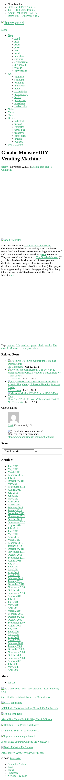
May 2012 (13, 534)
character (19, 126)
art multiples (20, 91)
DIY (18, 345)
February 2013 (15, 507)
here (13, 275)
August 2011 (14, 560)
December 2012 (16, 513)
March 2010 (14, 610)
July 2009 (13, 628)
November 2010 (16, 587)
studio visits (20, 106)
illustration (19, 85)
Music (11, 112)
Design (11, 118)
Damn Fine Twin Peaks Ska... (23, 15)
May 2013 (13, 498)
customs (18, 59)
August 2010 (14, 596)
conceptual (20, 135)
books (17, 97)
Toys (10, 35)
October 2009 (15, 619)
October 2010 (15, 590)
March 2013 (14, 504)
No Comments (15, 366)
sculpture (19, 79)
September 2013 (16, 486)
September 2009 (16, 622)
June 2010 (13, 602)
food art (25, 345)
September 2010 (16, 593)
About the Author (17, 764)
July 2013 (13, 492)
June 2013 (13, 495)
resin (16, 41)
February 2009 (15, 643)
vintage (18, 67)
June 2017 (13, 466)
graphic (18, 138)
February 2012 (15, 542)
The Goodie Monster (47, 257)
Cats (10, 115)
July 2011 (13, 563)
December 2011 (16, 548)
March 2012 (14, 540)
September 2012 (16, 522)
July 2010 (13, 599)
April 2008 (13, 669)
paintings (19, 82)
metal (17, 53)
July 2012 (13, 528)
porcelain (19, 56)
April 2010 (13, 607)
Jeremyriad (15, 758)
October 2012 (15, 519)
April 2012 (13, 537)
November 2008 (16, 652)
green (43, 254)
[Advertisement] (32, 203)
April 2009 (13, 637)
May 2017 (13, 469)
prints (17, 88)
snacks (48, 345)
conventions (20, 70)
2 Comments (14, 378)
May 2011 (13, 569)
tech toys (19, 132)
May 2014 (13, 483)
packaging (19, 129)
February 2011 (15, 578)
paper (17, 44)
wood (17, 50)
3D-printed (20, 64)
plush (17, 47)
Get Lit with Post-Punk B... (22, 7)
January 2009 (15, 646)
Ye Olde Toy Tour (17, 775)
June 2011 (13, 566)
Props (11, 770)
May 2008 (13, 667)
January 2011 (15, 581)
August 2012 (14, 525)
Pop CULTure (15, 144)
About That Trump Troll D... (23, 12)
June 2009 (13, 631)
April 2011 (13, 572)
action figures (21, 62)
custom (10, 345)
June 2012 (13, 531)
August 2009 (14, 625)
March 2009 (14, 640)
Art (9, 73)
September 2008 (16, 658)
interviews (19, 103)
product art (20, 100)
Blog (10, 767)
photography (21, 94)
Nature (11, 109)
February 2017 (15, 475)
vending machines (28, 348)
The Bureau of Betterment (37, 245)
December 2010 (16, 584)
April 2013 (13, 501)
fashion (18, 124)
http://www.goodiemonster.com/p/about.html (31, 437)
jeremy (4, 166)
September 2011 (16, 557)
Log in (11, 682)
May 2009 (13, 634)
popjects (18, 141)
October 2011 (15, 554)
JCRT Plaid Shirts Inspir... (21, 10)
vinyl (17, 38)
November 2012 (16, 516)
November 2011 (16, 551)
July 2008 (13, 664)
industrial (19, 121)
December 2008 (16, 649)
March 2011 (14, 575)
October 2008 (15, 655)
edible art (19, 76)
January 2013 (15, 510)
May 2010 (13, 604)
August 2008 (14, 661)
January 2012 (15, 545)
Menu (4, 29)
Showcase (13, 772)
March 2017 (14, 472)
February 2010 (15, 613)
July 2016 (13, 478)
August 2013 (14, 489)
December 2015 (16, 480)
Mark (10, 425)
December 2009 (16, 616)
